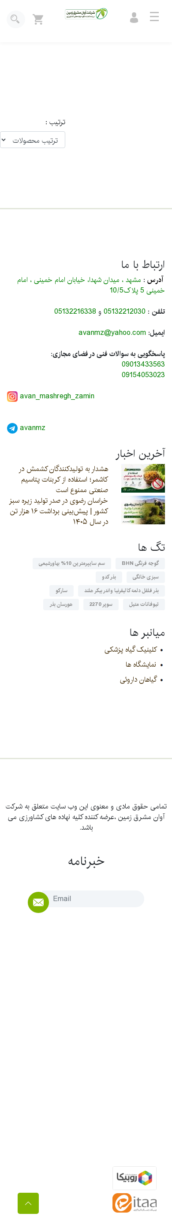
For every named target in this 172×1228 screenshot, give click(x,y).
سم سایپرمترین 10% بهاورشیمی (72, 563)
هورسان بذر (61, 604)
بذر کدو (109, 577)
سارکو (61, 590)
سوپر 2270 (101, 604)
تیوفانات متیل (144, 604)
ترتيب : (51, 122)
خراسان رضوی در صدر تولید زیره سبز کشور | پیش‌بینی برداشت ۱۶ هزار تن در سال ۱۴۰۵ (58, 511)
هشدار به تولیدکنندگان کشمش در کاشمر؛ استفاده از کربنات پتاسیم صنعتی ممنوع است (63, 479)
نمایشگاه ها (141, 665)
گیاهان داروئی (138, 680)
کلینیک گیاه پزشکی (130, 650)
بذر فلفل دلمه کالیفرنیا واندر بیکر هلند (121, 590)
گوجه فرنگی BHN (140, 563)
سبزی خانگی (146, 577)
